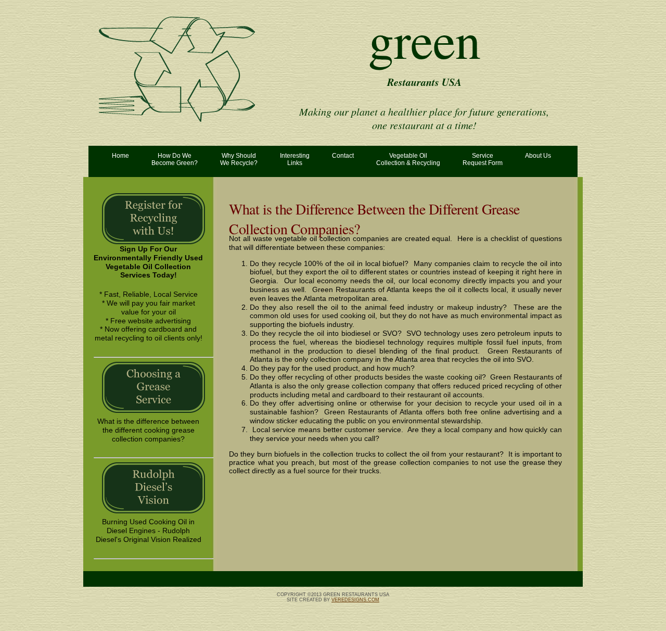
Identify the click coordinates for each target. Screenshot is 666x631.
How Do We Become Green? (174, 159)
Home (120, 155)
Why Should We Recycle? (239, 159)
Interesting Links (295, 159)
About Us (538, 155)
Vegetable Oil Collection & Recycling (408, 159)
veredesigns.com (355, 599)
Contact (343, 155)
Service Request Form (483, 159)
